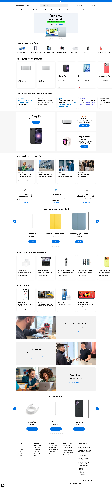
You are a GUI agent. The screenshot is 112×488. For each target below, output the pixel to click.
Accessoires (22, 457)
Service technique (76, 331)
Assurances (37, 447)
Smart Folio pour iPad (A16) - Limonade (55, 233)
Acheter (32, 241)
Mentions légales (67, 445)
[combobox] (54, 5)
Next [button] (95, 1)
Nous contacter (52, 447)
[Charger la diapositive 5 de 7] (58, 38)
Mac (21, 445)
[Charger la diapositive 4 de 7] (56, 38)
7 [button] (61, 434)
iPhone (21, 449)
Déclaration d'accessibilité (69, 459)
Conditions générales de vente (68, 448)
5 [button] (57, 434)
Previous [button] (17, 1)
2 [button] (55, 246)
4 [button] (59, 246)
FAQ (50, 453)
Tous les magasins (36, 356)
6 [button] (59, 434)
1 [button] (53, 246)
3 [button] (57, 246)
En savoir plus (25, 202)
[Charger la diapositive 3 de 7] (54, 38)
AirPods (21, 453)
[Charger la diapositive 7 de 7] (61, 38)
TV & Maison (23, 455)
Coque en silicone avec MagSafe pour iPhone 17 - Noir (79, 421)
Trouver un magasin (53, 449)
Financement (37, 449)
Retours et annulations (68, 457)
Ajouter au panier (32, 428)
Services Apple (37, 464)
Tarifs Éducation (38, 445)
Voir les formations (76, 382)
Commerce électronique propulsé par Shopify (83, 483)
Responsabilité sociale (68, 452)
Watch (21, 451)
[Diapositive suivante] (111, 50)
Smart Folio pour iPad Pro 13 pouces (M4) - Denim (79, 234)
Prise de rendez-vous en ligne (41, 459)
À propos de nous (53, 445)
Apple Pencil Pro (32, 233)
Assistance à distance (39, 462)
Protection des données (68, 450)
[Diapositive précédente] (14, 221)
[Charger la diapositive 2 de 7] (52, 38)
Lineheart (72, 483)
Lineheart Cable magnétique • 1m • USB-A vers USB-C (32, 421)
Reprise (36, 457)
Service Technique (38, 453)
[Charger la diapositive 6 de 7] (60, 38)
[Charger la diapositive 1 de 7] (50, 38)
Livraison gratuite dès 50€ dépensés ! (56, 1)
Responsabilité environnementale (67, 455)
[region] (56, 25)
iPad (21, 447)
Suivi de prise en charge (39, 455)
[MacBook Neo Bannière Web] (56, 25)
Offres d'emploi (52, 451)
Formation (36, 451)
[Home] (20, 5)
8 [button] (62, 434)
